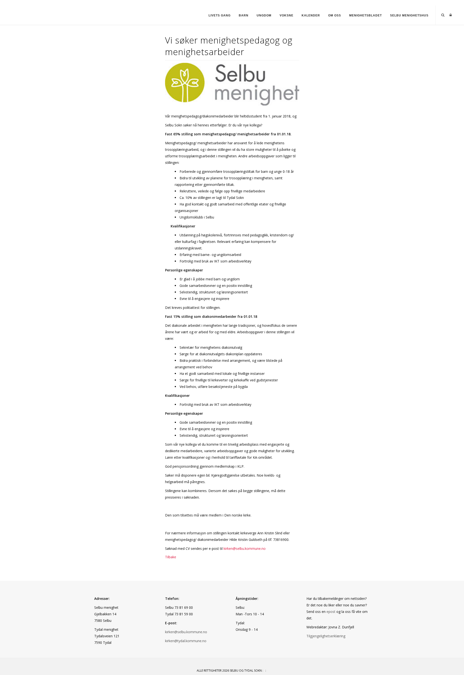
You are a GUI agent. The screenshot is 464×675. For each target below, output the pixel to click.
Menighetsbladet (365, 15)
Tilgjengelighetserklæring (325, 636)
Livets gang (220, 15)
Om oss (334, 15)
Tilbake (170, 557)
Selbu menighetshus (409, 15)
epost (330, 611)
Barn (243, 15)
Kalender (311, 15)
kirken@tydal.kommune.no (185, 641)
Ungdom (264, 15)
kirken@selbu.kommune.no (245, 548)
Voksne (286, 15)
